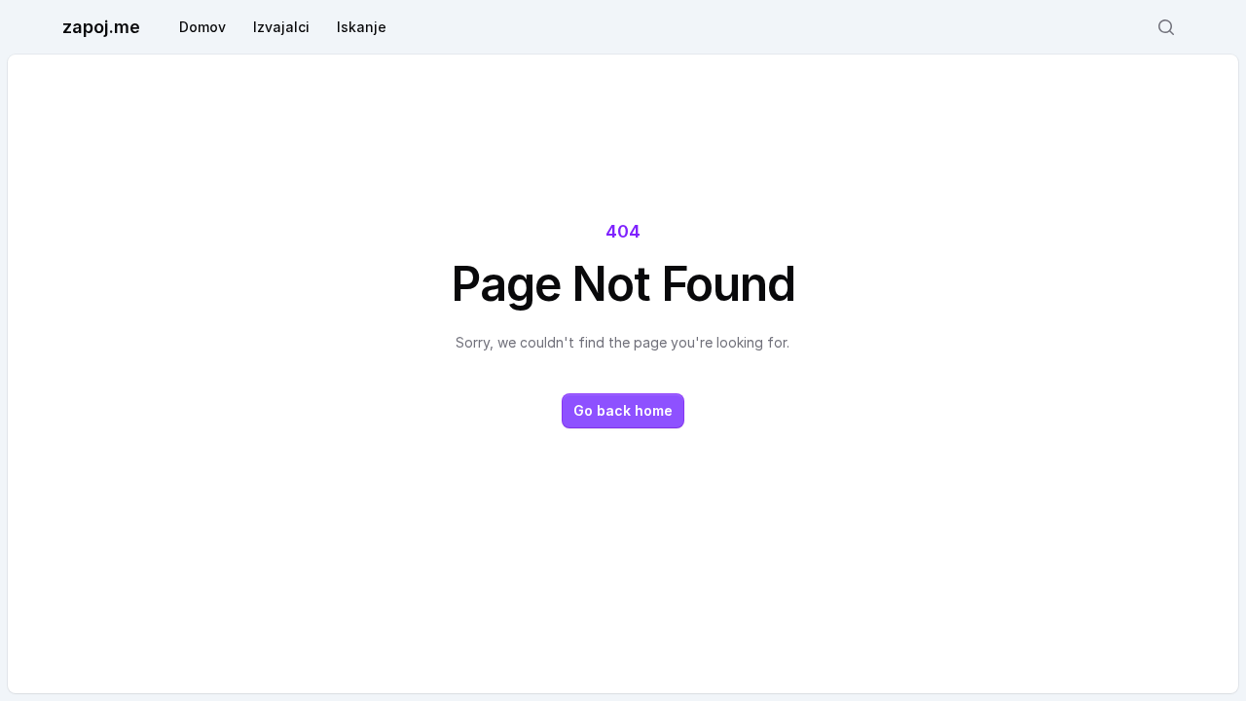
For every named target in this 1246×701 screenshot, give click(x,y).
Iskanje (361, 26)
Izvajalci (281, 26)
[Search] (1166, 27)
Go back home (623, 410)
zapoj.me (101, 27)
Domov (202, 26)
